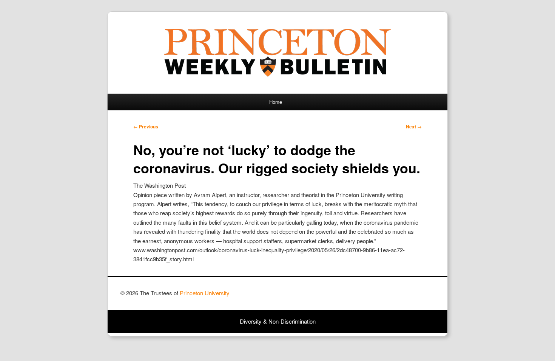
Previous (145, 126)
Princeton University (407, 296)
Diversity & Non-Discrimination (278, 321)
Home (275, 101)
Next (414, 126)
